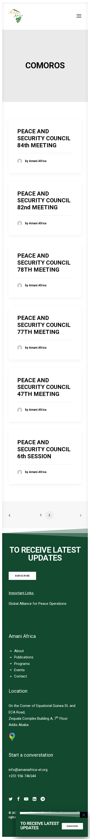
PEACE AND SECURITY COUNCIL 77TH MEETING (44, 325)
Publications (23, 657)
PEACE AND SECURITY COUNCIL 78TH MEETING (44, 262)
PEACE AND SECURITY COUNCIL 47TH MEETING (44, 387)
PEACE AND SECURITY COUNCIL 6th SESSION (44, 449)
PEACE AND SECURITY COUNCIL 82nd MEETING (44, 200)
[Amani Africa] (16, 16)
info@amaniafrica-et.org (28, 770)
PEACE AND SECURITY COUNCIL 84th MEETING (44, 138)
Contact (20, 676)
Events (19, 670)
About (19, 651)
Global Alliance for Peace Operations (37, 603)
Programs (22, 664)
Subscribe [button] (22, 575)
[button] (79, 16)
